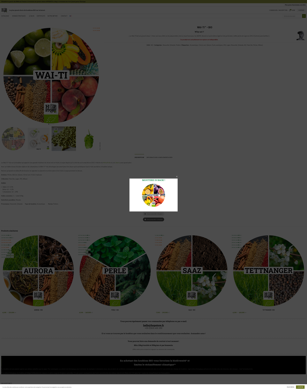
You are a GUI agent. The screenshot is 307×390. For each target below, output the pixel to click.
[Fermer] (177, 177)
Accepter (300, 387)
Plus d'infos (290, 387)
